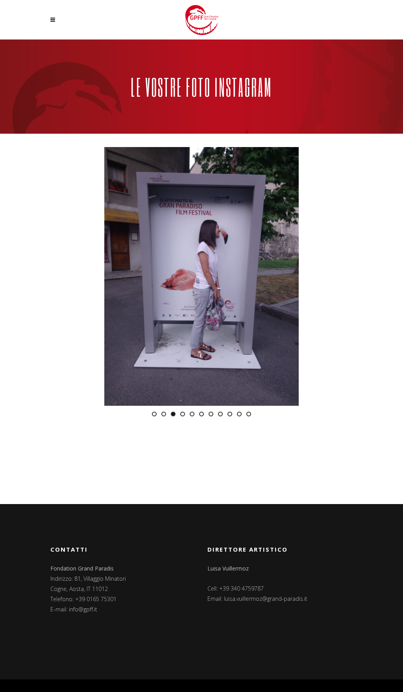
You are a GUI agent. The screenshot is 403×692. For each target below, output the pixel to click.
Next (310, 276)
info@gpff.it (83, 609)
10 (239, 414)
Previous (92, 276)
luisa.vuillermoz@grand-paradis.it (265, 598)
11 (248, 414)
